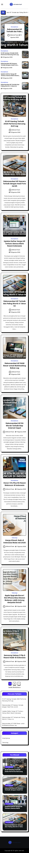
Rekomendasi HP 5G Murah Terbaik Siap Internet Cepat (14, 425)
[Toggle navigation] (2, 4)
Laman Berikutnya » (14, 687)
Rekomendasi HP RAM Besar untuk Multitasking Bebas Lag (14, 32)
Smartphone (14, 26)
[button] (25, 32)
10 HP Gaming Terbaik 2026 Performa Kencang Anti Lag (10, 53)
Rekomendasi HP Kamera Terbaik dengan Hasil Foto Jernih (9, 65)
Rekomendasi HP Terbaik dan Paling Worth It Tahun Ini (10, 85)
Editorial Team (14, 35)
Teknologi (14, 537)
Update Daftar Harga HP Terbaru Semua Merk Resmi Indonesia (10, 75)
